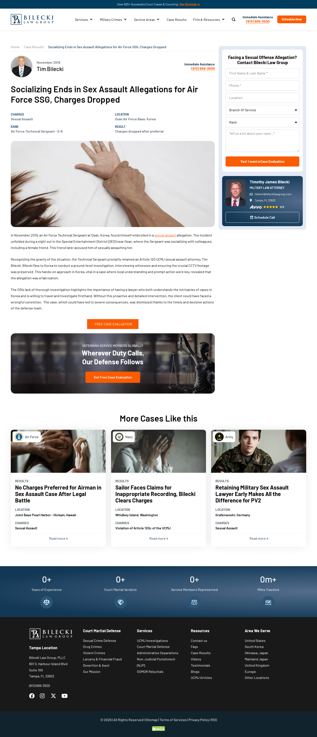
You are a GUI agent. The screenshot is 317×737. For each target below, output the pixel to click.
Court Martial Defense (153, 646)
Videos (196, 659)
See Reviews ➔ (189, 4)
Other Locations (257, 677)
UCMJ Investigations (152, 640)
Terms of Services (173, 720)
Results (21, 481)
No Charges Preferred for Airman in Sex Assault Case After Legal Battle (58, 494)
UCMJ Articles (201, 677)
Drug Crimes (92, 646)
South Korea (254, 646)
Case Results (34, 47)
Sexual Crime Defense (99, 640)
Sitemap (151, 720)
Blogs (195, 671)
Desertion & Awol (96, 665)
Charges (17, 114)
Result (120, 126)
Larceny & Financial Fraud (102, 659)
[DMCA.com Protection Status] (158, 728)
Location (122, 114)
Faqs (194, 646)
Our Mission (91, 671)
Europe (250, 671)
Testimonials (200, 665)
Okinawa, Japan (256, 653)
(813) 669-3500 (258, 21)
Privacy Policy (199, 720)
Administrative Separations (157, 653)
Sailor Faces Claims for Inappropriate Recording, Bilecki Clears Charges (155, 494)
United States (255, 640)
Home (15, 47)
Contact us (199, 640)
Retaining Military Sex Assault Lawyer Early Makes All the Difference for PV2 (252, 494)
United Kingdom (257, 665)
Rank (15, 126)
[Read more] (58, 451)
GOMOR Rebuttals (150, 671)
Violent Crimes (94, 653)
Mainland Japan (256, 659)
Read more (57, 538)
